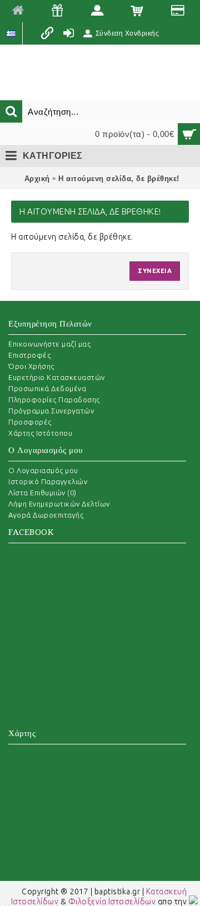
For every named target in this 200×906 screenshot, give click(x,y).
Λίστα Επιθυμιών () (42, 492)
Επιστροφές (29, 355)
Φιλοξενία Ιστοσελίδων (112, 901)
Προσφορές (30, 422)
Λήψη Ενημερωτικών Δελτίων (59, 504)
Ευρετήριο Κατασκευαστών (56, 377)
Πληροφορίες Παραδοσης (54, 399)
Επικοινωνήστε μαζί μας (49, 344)
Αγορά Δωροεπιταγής (45, 515)
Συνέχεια (155, 270)
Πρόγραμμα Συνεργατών (51, 411)
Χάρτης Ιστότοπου (40, 433)
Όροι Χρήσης (31, 366)
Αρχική (37, 178)
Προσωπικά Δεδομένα (47, 388)
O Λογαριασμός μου (43, 470)
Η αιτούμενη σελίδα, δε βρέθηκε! (118, 178)
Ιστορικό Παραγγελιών (47, 481)
